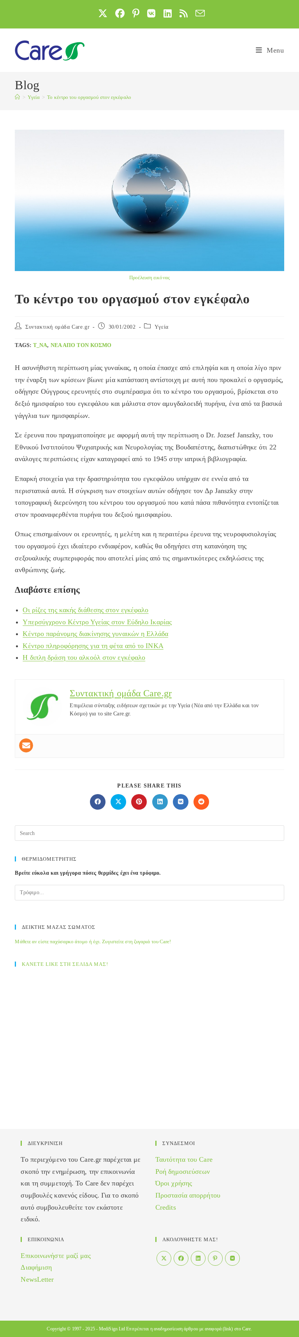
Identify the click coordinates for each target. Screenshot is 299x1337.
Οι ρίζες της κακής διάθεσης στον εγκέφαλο (85, 610)
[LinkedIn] (198, 1258)
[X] (164, 1258)
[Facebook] (181, 1258)
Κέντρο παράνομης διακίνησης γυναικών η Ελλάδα (95, 634)
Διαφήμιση (36, 1267)
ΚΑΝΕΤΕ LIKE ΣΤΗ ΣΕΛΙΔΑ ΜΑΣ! (65, 964)
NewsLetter (37, 1279)
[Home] (17, 97)
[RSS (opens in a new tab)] (184, 13)
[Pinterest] (215, 1258)
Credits (165, 1207)
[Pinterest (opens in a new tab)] (135, 13)
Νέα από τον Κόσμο (81, 345)
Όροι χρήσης (173, 1183)
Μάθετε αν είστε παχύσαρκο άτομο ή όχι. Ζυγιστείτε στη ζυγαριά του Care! (93, 941)
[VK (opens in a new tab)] (151, 13)
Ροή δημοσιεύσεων (182, 1171)
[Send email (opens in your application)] (198, 13)
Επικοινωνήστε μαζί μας (55, 1255)
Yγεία (162, 327)
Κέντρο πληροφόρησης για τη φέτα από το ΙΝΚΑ (93, 646)
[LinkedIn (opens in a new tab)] (168, 13)
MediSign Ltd (112, 1329)
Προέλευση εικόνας (149, 277)
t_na (40, 345)
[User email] (26, 745)
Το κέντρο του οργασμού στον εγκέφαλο (89, 97)
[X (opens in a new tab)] (102, 13)
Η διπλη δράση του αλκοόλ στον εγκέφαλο (84, 657)
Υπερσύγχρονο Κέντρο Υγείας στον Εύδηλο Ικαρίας (97, 622)
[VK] (232, 1258)
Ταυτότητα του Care (184, 1159)
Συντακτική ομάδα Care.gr (57, 327)
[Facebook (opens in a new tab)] (119, 13)
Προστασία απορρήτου (187, 1195)
